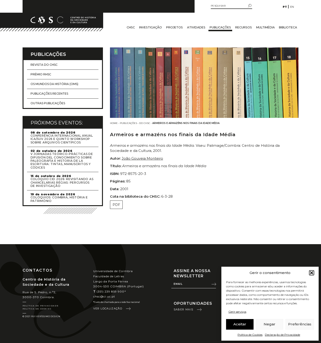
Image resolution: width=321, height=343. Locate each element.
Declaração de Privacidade (282, 334)
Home (114, 123)
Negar (269, 324)
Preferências (299, 324)
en (292, 6)
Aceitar (239, 324)
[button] (311, 272)
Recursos (243, 27)
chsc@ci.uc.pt (104, 296)
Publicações (220, 27)
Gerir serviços (237, 311)
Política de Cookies (250, 334)
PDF (116, 205)
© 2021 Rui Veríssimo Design (41, 316)
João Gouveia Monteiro (142, 158)
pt (285, 6)
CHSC (131, 27)
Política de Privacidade (41, 305)
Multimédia (265, 27)
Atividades (196, 27)
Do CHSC (144, 123)
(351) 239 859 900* (109, 291)
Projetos (174, 27)
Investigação (150, 27)
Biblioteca (288, 27)
